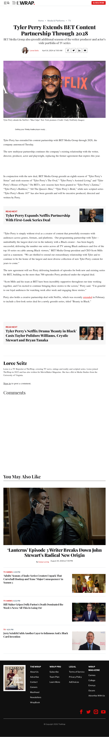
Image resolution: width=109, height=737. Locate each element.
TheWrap (35, 666)
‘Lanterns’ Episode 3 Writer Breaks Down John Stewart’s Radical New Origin (54, 552)
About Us (34, 672)
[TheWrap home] (23, 3)
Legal (72, 666)
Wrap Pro (55, 666)
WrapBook (35, 702)
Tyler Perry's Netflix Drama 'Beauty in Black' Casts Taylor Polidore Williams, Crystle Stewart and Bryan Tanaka (41, 335)
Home (41, 20)
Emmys (91, 685)
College (91, 680)
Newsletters (35, 697)
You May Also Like (22, 476)
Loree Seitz (34, 50)
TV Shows (8, 572)
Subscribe (98, 3)
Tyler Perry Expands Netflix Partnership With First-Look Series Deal (38, 217)
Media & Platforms (56, 20)
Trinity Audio (30, 129)
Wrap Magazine (94, 668)
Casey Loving (43, 562)
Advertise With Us (96, 695)
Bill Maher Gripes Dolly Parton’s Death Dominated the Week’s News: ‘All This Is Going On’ (33, 606)
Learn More (55, 682)
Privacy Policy (75, 677)
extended (87, 297)
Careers (33, 687)
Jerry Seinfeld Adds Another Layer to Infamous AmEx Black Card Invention (35, 634)
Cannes (91, 675)
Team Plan (54, 677)
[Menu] (6, 3)
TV (69, 20)
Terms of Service (76, 672)
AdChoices (74, 682)
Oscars (91, 690)
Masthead (34, 692)
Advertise (34, 677)
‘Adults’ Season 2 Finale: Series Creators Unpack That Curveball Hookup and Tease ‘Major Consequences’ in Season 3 (33, 579)
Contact (33, 682)
